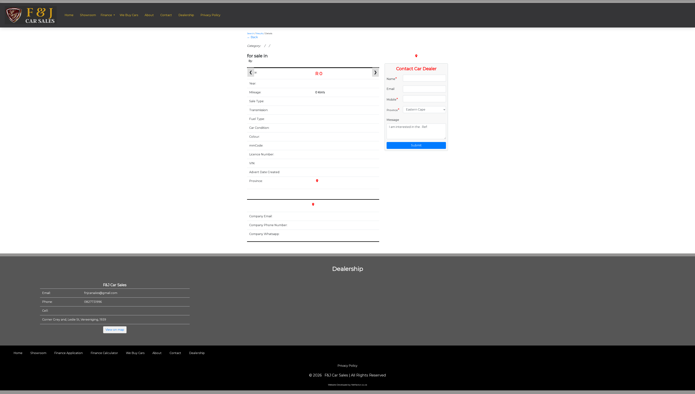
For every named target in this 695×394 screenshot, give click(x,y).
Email (391, 89)
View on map (115, 329)
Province (393, 110)
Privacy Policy (347, 365)
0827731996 (93, 302)
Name (392, 79)
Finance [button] (107, 15)
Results (259, 33)
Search (250, 33)
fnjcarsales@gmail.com (100, 293)
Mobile (392, 99)
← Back (252, 37)
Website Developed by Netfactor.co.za (347, 384)
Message (393, 120)
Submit (416, 145)
